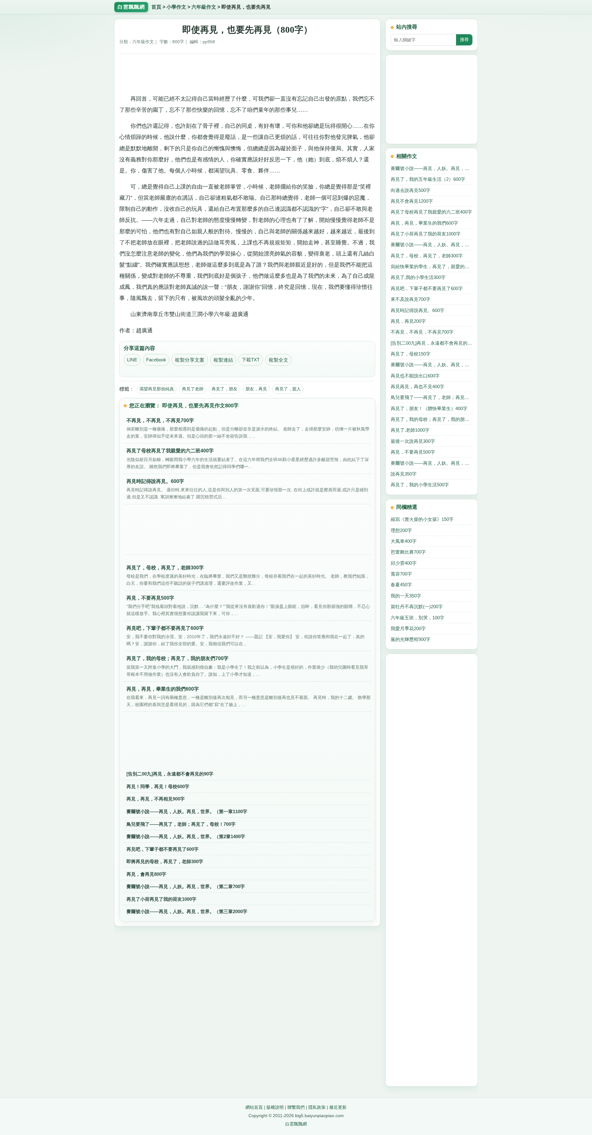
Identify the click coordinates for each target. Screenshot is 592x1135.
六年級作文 (203, 7)
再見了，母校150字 (410, 353)
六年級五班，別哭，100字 (417, 617)
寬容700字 (401, 573)
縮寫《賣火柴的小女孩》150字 (422, 519)
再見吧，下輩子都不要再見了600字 (162, 849)
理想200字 (401, 530)
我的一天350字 (406, 595)
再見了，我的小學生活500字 (420, 484)
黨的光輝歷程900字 (410, 639)
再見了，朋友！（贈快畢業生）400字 (429, 408)
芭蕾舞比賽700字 (408, 552)
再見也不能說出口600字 (415, 375)
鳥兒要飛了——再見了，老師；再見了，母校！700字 (181, 824)
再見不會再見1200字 (412, 201)
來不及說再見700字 (410, 299)
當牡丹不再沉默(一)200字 (417, 606)
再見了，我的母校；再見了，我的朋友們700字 (432, 419)
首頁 (156, 7)
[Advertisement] (247, 72)
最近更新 (338, 1107)
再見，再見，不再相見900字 (155, 798)
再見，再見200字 (408, 321)
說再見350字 (404, 473)
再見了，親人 (288, 388)
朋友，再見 (256, 388)
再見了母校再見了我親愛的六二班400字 (431, 211)
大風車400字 (404, 541)
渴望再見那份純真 (156, 388)
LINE (132, 359)
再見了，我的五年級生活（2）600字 (428, 179)
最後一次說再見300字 (413, 441)
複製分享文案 (189, 360)
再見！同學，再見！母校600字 (157, 786)
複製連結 (223, 360)
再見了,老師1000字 (410, 430)
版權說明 (275, 1107)
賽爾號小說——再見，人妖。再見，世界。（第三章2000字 (186, 911)
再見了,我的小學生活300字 (418, 277)
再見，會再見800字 (146, 874)
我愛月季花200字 (408, 628)
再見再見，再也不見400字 (417, 386)
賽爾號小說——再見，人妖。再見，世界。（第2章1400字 (185, 836)
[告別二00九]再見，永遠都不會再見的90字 (169, 773)
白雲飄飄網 (296, 1123)
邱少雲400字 (404, 563)
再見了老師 (193, 388)
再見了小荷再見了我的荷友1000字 (161, 899)
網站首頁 (254, 1107)
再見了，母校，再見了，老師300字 (427, 255)
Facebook (156, 359)
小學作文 (176, 7)
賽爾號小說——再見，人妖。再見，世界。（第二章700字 (185, 886)
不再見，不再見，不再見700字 (422, 332)
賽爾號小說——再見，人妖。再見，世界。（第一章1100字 (186, 811)
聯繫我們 (296, 1107)
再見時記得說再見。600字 (417, 310)
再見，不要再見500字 (413, 452)
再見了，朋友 (224, 388)
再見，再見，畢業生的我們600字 (424, 223)
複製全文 (278, 360)
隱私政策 (317, 1107)
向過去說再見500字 (410, 190)
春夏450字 (401, 584)
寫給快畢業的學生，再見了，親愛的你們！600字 (432, 266)
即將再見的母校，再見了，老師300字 (164, 861)
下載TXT (251, 359)
